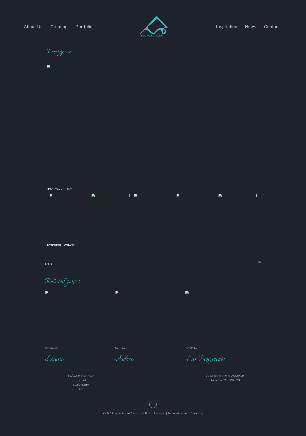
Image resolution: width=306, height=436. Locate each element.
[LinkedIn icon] (281, 7)
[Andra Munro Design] (153, 26)
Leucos (54, 358)
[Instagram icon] (294, 7)
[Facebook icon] (274, 7)
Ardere (124, 358)
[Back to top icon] (153, 404)
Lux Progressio (205, 358)
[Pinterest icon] (287, 7)
